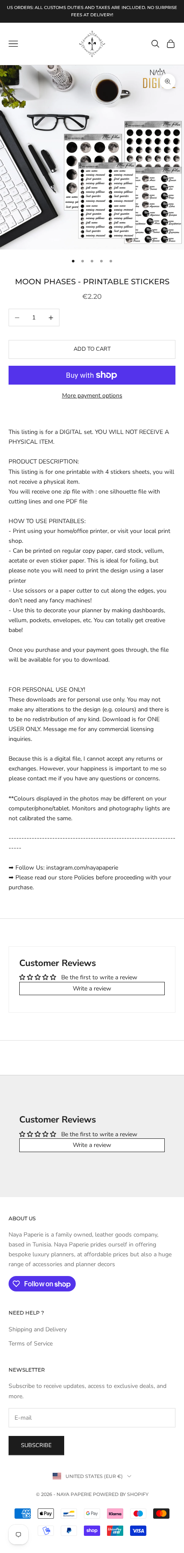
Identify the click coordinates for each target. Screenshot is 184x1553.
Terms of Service (31, 1343)
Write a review (92, 988)
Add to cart (92, 349)
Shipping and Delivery (38, 1329)
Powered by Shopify (120, 1494)
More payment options (92, 395)
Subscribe (36, 1445)
